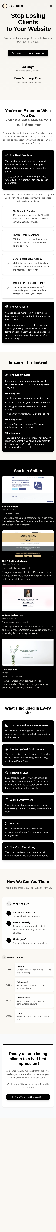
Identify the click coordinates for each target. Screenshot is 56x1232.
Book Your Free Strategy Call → (30, 1097)
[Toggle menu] (51, 6)
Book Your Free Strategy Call (30, 53)
